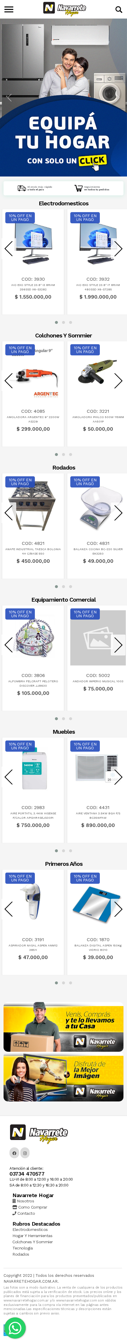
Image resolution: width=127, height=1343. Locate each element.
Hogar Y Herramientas (32, 1235)
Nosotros (25, 1201)
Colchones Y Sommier (32, 1241)
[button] (56, 322)
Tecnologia (22, 1248)
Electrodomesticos (30, 1229)
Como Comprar (32, 1207)
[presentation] (8, 248)
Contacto (25, 1213)
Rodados (20, 1254)
